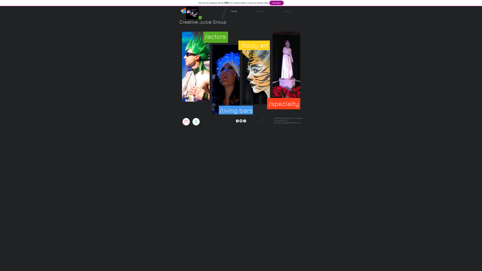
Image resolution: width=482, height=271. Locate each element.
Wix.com (297, 123)
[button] (260, 11)
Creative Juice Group (202, 22)
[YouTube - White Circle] (241, 120)
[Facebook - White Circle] (237, 120)
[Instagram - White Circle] (244, 120)
